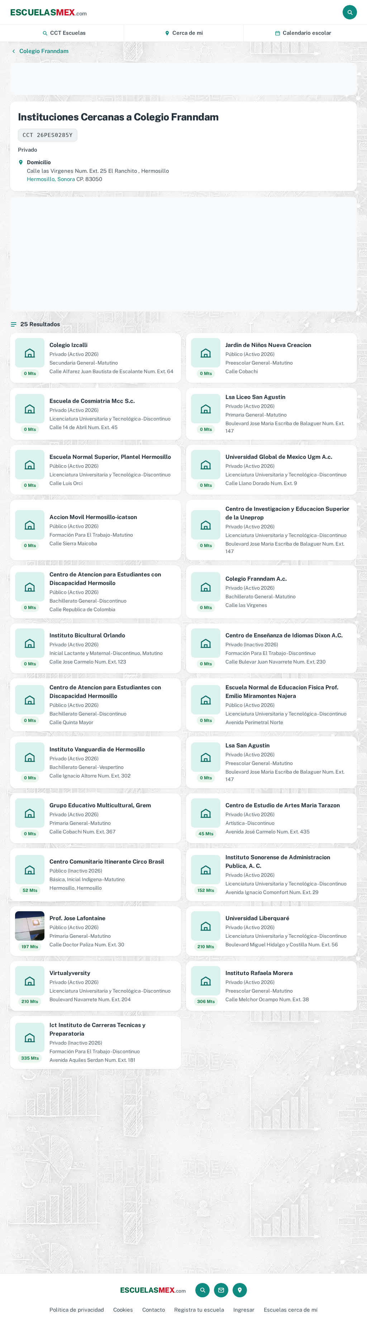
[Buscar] (350, 12)
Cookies (123, 1310)
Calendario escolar (307, 33)
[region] (183, 79)
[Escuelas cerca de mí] (240, 1290)
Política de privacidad (76, 1310)
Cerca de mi (187, 33)
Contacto (153, 1310)
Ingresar (243, 1310)
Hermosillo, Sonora (51, 179)
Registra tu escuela (199, 1310)
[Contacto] (221, 1290)
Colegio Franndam (43, 51)
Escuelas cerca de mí (291, 1310)
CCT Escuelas (68, 33)
